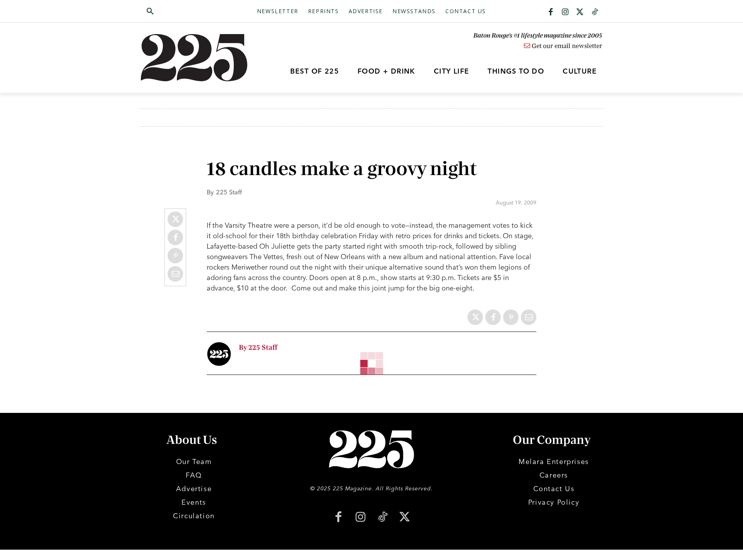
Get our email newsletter (566, 46)
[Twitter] (580, 12)
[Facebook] (550, 12)
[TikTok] (383, 518)
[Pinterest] (175, 255)
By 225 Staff (258, 347)
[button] (187, 11)
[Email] (175, 274)
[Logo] (198, 57)
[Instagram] (565, 12)
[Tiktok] (594, 12)
